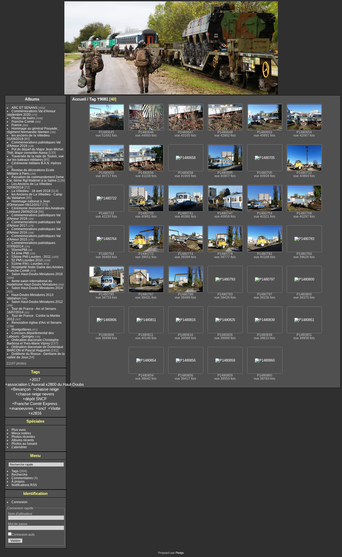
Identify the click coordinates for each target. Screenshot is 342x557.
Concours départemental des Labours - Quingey (30, 334)
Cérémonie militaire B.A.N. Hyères (36, 163)
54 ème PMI (20, 253)
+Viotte (54, 408)
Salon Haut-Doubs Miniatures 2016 (37, 274)
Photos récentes (23, 436)
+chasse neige (46, 389)
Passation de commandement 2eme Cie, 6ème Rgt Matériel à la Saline (35, 178)
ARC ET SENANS (24, 107)
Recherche (19, 474)
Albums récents (22, 440)
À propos (18, 481)
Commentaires (22, 478)
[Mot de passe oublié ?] (59, 541)
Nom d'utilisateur (20, 513)
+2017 (34, 379)
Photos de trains (23, 118)
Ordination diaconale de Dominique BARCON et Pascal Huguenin (35, 348)
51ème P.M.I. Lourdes (27, 263)
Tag (92, 99)
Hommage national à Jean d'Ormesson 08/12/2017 (28, 202)
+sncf (41, 408)
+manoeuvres (21, 408)
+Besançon (21, 389)
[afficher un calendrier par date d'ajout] (328, 98)
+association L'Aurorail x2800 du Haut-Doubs (44, 384)
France (16, 125)
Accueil (79, 99)
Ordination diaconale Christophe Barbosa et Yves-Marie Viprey (33, 341)
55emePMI (19, 249)
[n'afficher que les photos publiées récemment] (61, 99)
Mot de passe (18, 524)
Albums (32, 99)
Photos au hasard (24, 443)
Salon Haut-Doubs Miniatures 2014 (37, 288)
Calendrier (19, 447)
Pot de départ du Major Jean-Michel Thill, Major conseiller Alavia (35, 150)
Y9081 (102, 99)
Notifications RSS (24, 485)
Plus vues (18, 429)
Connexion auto (23, 534)
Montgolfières (21, 329)
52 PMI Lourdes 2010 (27, 260)
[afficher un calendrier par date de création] (336, 98)
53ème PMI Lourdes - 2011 (31, 256)
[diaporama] (320, 98)
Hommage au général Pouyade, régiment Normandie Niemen (32, 130)
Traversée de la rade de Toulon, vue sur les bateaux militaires (35, 157)
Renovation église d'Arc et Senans (36, 322)
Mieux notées (21, 433)
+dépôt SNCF (35, 398)
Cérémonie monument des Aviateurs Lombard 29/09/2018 (35, 209)
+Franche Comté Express (34, 403)
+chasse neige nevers (34, 394)
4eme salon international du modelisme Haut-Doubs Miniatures (32, 282)
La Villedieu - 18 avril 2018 (30, 191)
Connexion (19, 502)
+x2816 (34, 413)
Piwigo (180, 552)
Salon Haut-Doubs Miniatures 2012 (37, 301)
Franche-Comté (22, 121)
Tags (14, 471)
